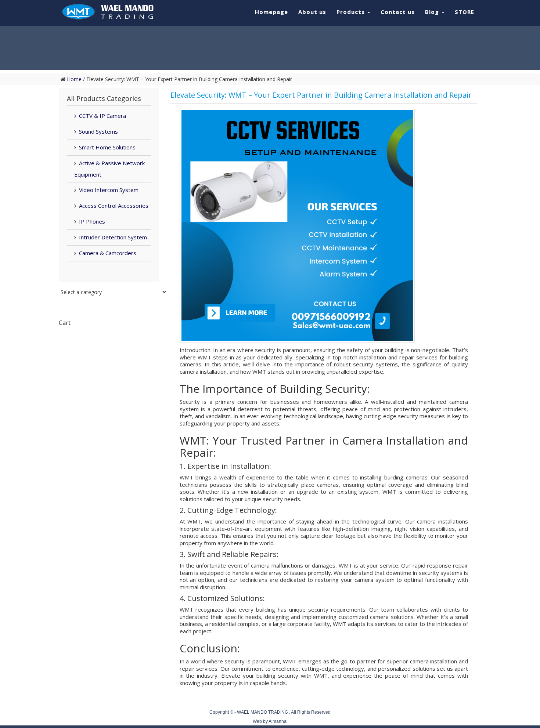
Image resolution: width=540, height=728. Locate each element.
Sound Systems (98, 131)
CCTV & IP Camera (102, 115)
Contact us (398, 11)
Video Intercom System (108, 189)
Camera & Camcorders (107, 253)
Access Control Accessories (113, 205)
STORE (464, 11)
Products (351, 11)
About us (312, 11)
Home (74, 79)
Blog (433, 11)
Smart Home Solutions (107, 147)
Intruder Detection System (113, 237)
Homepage (271, 11)
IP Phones (92, 221)
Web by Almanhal (270, 721)
